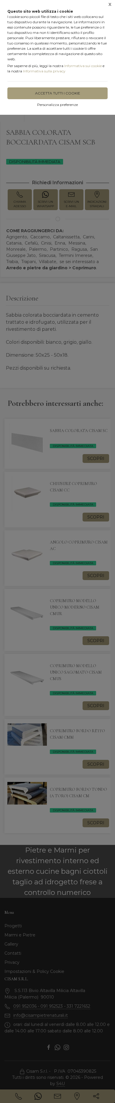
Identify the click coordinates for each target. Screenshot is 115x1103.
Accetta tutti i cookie (57, 93)
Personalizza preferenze (57, 104)
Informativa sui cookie (83, 66)
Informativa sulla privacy (44, 71)
